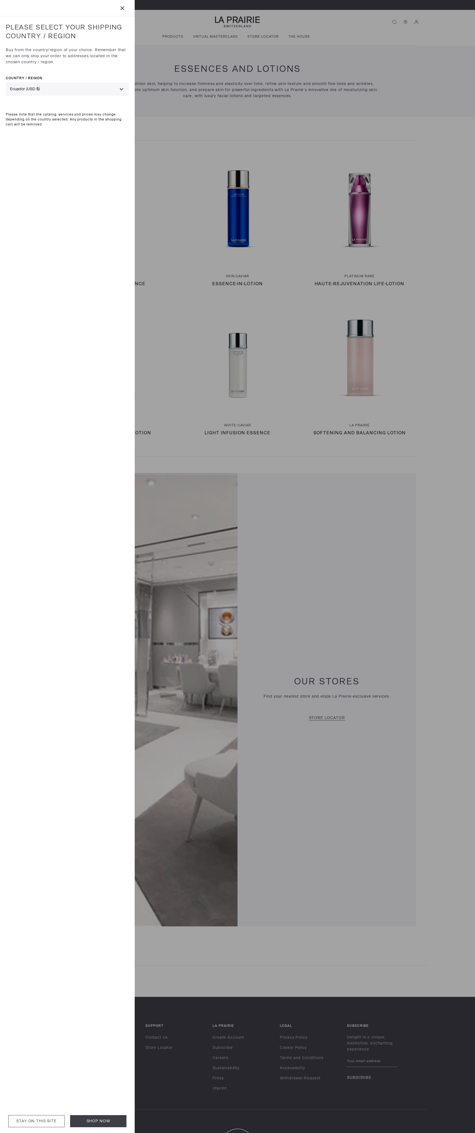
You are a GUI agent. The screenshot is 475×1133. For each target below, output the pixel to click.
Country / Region (24, 78)
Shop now (98, 1121)
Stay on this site (36, 1121)
